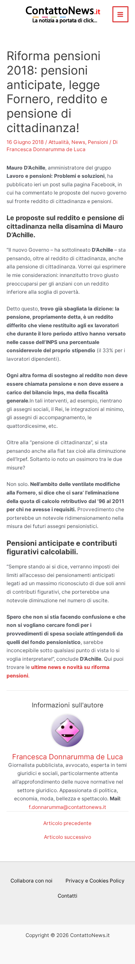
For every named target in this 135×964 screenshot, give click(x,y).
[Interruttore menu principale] (120, 14)
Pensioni (98, 142)
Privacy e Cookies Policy (95, 881)
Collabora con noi (31, 881)
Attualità (58, 142)
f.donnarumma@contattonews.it (67, 807)
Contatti (67, 896)
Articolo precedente (67, 823)
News (78, 142)
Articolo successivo (67, 837)
